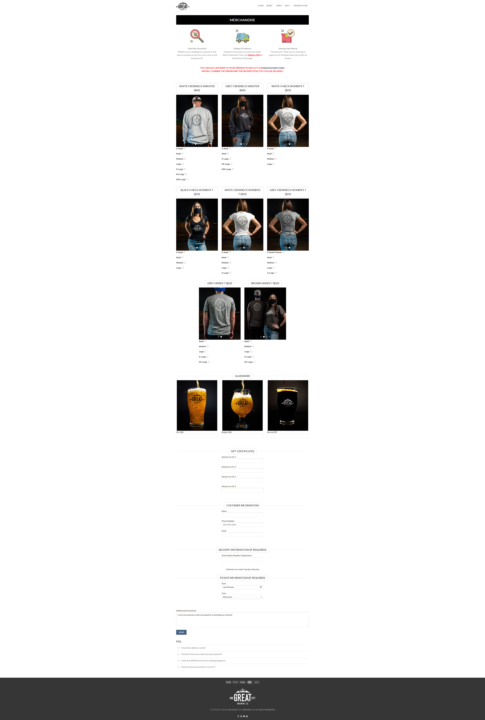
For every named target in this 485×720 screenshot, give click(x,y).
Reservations (300, 6)
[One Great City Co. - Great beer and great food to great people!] (188, 5)
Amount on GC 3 (229, 477)
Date (224, 583)
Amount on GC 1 (229, 457)
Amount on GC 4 (229, 486)
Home (261, 6)
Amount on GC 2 (229, 467)
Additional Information (186, 611)
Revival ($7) (272, 432)
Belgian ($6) (227, 432)
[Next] (214, 121)
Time (224, 593)
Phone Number (228, 521)
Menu (279, 6)
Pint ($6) (180, 432)
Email (224, 531)
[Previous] (180, 121)
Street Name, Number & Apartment (237, 555)
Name (224, 511)
